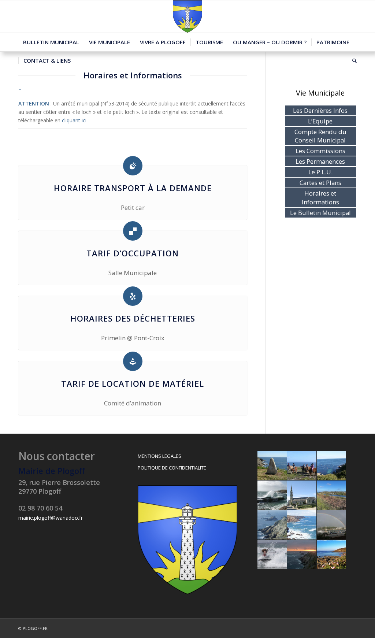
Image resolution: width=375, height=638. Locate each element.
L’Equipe (320, 121)
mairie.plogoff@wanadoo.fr (50, 517)
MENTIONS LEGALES (159, 456)
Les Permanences (320, 161)
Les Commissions (320, 150)
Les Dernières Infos (320, 110)
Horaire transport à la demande (133, 187)
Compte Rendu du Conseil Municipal (320, 135)
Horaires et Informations (320, 197)
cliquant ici (74, 120)
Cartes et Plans (320, 182)
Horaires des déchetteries (132, 318)
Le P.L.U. (320, 172)
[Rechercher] (352, 60)
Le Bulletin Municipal (320, 212)
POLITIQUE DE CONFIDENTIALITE (172, 467)
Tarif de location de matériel (132, 383)
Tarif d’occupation (132, 253)
